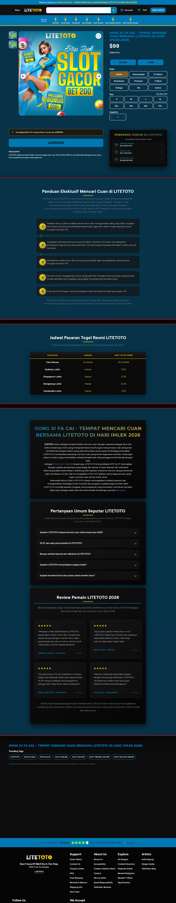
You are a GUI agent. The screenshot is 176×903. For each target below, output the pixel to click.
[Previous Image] (23, 76)
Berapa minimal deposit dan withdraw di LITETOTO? (65, 554)
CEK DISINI (123, 362)
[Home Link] (33, 10)
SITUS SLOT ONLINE (63, 464)
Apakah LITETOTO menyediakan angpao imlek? (63, 565)
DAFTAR (123, 62)
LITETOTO (56, 143)
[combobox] (78, 10)
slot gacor (121, 490)
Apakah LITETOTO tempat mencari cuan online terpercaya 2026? (71, 532)
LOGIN (151, 62)
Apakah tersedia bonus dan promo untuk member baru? (67, 575)
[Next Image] (98, 76)
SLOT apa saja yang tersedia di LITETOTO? (61, 543)
